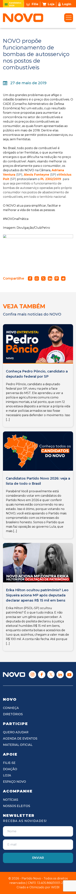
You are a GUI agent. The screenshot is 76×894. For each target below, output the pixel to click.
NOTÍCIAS (10, 799)
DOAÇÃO (10, 769)
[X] (51, 674)
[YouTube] (69, 674)
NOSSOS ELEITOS (16, 806)
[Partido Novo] (14, 674)
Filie (35, 4)
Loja (51, 4)
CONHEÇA (11, 708)
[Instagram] (32, 674)
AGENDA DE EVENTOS (20, 738)
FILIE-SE (9, 763)
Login (66, 4)
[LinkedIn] (60, 674)
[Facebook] (41, 674)
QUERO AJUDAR (15, 732)
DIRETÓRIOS (13, 714)
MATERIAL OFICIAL (17, 745)
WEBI (55, 887)
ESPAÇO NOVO (14, 781)
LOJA (7, 775)
